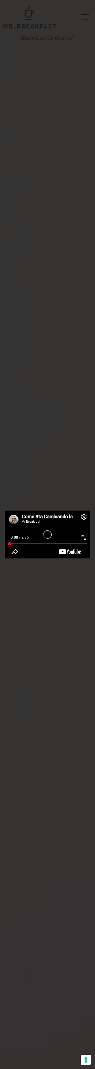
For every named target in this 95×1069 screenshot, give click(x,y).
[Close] (84, 516)
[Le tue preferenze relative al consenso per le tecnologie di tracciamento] (86, 1060)
